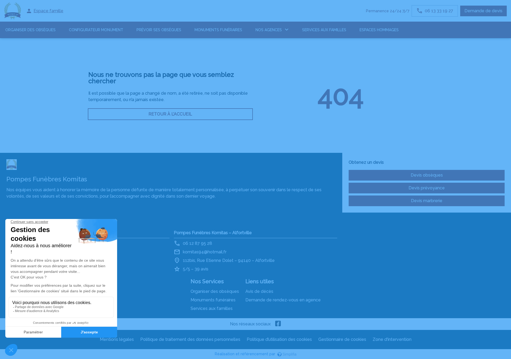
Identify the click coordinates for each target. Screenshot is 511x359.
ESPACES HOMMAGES (379, 30)
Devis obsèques (427, 175)
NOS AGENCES (269, 30)
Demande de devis (483, 10)
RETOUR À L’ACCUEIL (170, 114)
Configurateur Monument (96, 30)
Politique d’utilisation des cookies (279, 339)
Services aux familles (212, 308)
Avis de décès (259, 291)
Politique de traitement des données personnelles (190, 339)
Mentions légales (117, 339)
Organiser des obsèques (215, 291)
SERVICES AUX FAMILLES (324, 30)
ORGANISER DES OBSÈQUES (30, 30)
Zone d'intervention (392, 339)
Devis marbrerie (426, 200)
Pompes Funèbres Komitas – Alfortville (213, 232)
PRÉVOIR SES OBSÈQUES (159, 30)
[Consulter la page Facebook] (278, 324)
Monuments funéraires (218, 30)
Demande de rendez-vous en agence (283, 299)
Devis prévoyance (427, 187)
